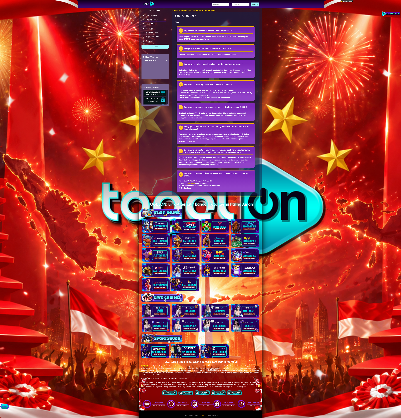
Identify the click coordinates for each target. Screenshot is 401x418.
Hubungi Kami (151, 32)
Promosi (149, 41)
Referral (149, 28)
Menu (4, 406)
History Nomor (151, 19)
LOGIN (255, 4)
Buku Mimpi (150, 23)
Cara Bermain (151, 15)
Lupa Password (152, 36)
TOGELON (202, 415)
